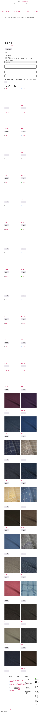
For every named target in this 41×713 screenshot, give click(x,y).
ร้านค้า (9, 17)
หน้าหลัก (5, 17)
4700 (25, 17)
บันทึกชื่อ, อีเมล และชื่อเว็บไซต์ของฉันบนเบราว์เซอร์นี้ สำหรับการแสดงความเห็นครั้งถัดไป (20, 80)
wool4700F (29, 17)
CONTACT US (35, 14)
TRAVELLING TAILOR (7, 14)
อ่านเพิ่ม (6, 108)
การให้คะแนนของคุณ (8, 60)
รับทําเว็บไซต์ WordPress (12, 710)
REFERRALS (36, 11)
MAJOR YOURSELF (18, 11)
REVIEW (17, 14)
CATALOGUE (27, 11)
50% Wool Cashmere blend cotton (17, 17)
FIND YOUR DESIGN (6, 11)
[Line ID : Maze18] (16, 685)
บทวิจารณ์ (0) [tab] (8, 49)
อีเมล (5, 74)
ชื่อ (5, 70)
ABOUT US (26, 14)
